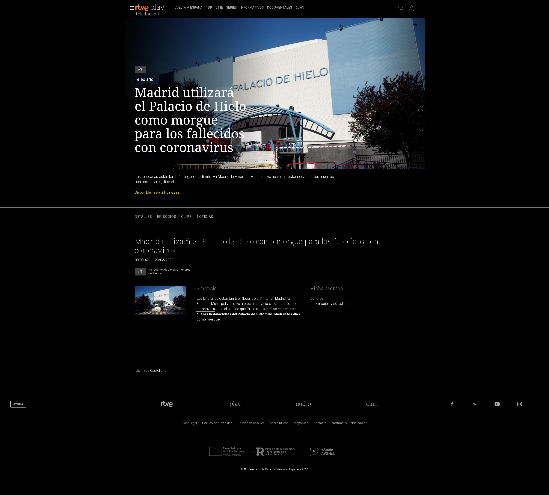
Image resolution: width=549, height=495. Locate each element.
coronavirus (205, 309)
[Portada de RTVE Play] (150, 7)
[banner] (154, 7)
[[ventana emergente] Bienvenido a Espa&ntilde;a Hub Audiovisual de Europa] (322, 457)
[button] (130, 8)
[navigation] (279, 7)
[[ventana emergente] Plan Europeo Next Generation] (226, 457)
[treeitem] (189, 7)
